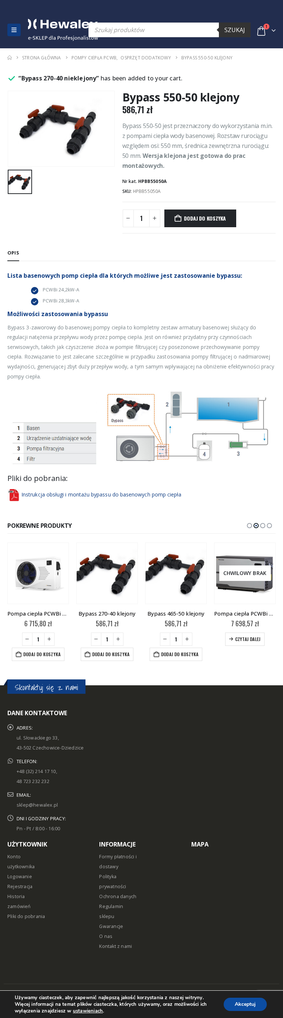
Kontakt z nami (115, 946)
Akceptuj (245, 1004)
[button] (14, 30)
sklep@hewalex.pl (37, 805)
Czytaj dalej (248, 639)
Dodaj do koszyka (205, 218)
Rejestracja (19, 886)
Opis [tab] (13, 252)
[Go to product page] (38, 573)
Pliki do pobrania (26, 916)
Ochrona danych (117, 896)
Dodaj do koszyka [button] (41, 654)
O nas (105, 936)
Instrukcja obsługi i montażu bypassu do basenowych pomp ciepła (101, 494)
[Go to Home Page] (9, 58)
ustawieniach (88, 1011)
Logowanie (19, 876)
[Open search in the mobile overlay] (169, 29)
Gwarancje (111, 926)
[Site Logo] (44, 30)
